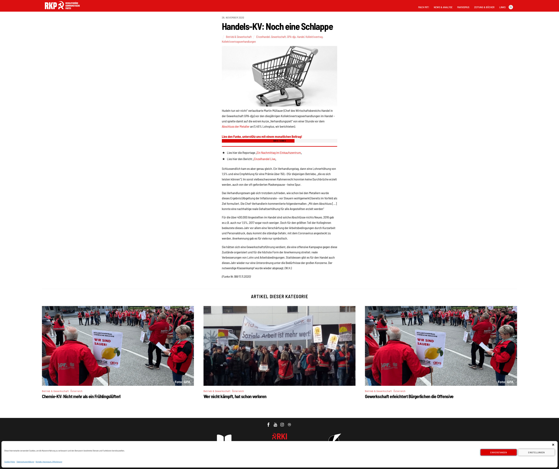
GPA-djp (291, 36)
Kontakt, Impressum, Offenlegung (49, 461)
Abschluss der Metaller (236, 126)
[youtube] (276, 423)
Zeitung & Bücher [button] (484, 7)
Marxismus (463, 7)
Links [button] (502, 7)
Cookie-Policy (9, 461)
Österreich (76, 391)
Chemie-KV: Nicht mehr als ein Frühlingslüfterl (81, 396)
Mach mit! (423, 7)
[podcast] (289, 423)
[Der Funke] (62, 10)
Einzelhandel (263, 36)
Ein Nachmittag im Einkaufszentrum (279, 152)
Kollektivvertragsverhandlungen (239, 41)
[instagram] (283, 423)
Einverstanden (498, 452)
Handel (300, 36)
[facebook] (269, 423)
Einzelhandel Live (264, 159)
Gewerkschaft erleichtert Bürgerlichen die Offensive (409, 396)
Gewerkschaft (278, 36)
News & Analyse (443, 7)
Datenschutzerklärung (25, 461)
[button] (553, 444)
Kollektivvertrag (314, 36)
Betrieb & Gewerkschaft (239, 36)
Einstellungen (536, 452)
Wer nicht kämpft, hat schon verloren (235, 396)
